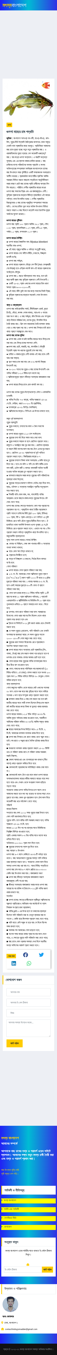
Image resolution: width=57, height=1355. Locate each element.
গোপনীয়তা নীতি (10, 1218)
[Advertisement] (28, 46)
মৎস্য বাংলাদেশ (10, 1200)
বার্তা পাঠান (14, 1043)
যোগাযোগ (8, 1226)
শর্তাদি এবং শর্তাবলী (11, 1209)
